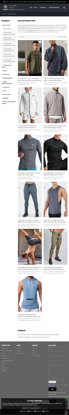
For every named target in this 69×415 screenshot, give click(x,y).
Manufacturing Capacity (54, 7)
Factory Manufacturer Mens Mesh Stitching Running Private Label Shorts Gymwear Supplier (29, 268)
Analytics (31, 411)
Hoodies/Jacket (5, 358)
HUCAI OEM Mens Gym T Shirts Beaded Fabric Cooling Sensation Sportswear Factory (30, 79)
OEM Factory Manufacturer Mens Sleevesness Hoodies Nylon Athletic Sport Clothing (29, 315)
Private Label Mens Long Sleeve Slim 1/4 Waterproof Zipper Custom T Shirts (54, 173)
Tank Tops (4, 355)
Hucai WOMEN (13, 5)
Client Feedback (21, 353)
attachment (53, 382)
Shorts (3, 353)
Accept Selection (34, 408)
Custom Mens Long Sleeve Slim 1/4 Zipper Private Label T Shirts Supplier (29, 173)
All (5, 14)
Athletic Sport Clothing (24, 337)
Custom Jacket (34, 337)
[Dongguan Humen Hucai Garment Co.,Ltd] (5, 7)
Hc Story (19, 350)
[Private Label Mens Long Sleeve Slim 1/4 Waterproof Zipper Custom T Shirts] (55, 152)
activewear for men (44, 337)
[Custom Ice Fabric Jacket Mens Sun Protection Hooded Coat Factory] (30, 105)
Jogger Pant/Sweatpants (8, 360)
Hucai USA (11, 7)
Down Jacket (5, 368)
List (63, 37)
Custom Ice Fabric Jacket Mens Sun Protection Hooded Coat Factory (27, 126)
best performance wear (24, 334)
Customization (43, 7)
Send (52, 389)
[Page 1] (40, 325)
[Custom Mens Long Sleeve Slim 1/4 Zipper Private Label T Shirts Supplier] (30, 152)
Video (34, 353)
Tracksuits (4, 363)
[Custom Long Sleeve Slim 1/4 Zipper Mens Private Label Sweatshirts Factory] (55, 105)
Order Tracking (36, 355)
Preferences (39, 411)
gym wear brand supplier (52, 334)
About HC (19, 348)
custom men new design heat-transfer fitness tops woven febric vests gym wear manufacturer (55, 221)
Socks (3, 365)
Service (35, 7)
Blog (33, 350)
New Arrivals (5, 348)
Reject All (25, 408)
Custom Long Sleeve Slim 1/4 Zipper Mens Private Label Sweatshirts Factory (55, 126)
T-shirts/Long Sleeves (7, 350)
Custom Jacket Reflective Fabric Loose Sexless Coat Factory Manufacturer (54, 79)
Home (31, 7)
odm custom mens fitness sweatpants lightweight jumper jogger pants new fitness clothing (29, 221)
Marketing (46, 411)
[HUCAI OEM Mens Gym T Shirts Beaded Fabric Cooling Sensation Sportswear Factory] (30, 58)
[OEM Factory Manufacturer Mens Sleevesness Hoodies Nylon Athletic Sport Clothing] (30, 294)
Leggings (4, 370)
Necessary (24, 411)
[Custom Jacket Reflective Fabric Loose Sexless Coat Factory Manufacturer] (55, 58)
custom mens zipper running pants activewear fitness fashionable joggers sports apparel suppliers (54, 268)
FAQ (33, 348)
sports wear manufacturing (38, 334)
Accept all (43, 408)
